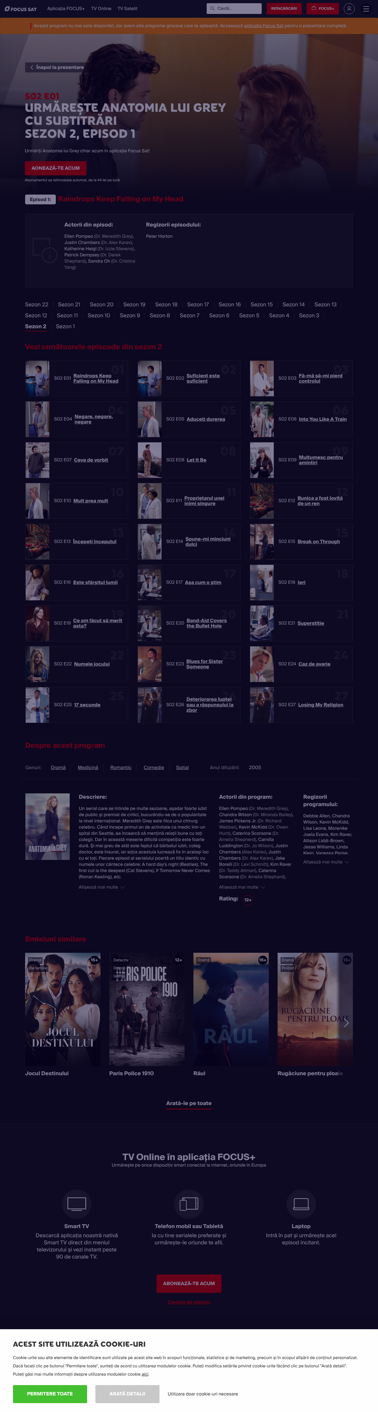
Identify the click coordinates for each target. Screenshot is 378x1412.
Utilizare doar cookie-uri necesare (203, 1394)
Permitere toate (50, 1394)
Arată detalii (128, 1394)
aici (145, 1374)
